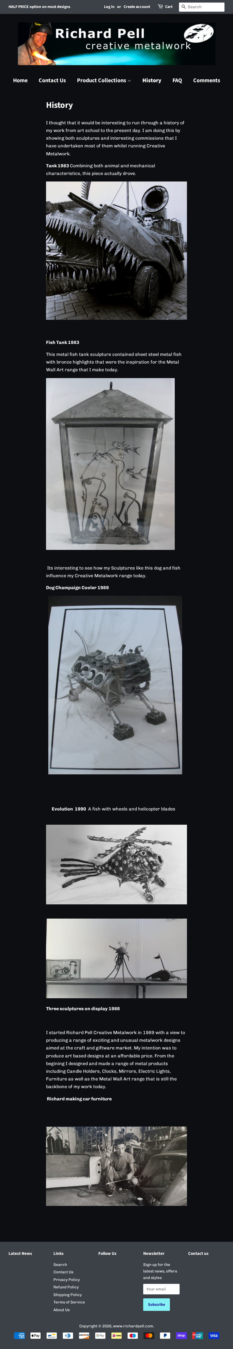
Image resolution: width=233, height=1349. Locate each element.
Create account (137, 7)
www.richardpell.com (133, 1326)
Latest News (20, 1254)
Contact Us (52, 80)
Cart (168, 7)
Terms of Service (69, 1302)
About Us (61, 1309)
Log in (109, 7)
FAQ (177, 80)
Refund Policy (66, 1287)
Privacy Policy (66, 1279)
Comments (206, 80)
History (151, 80)
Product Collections (102, 80)
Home (20, 80)
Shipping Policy (67, 1294)
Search (60, 1264)
